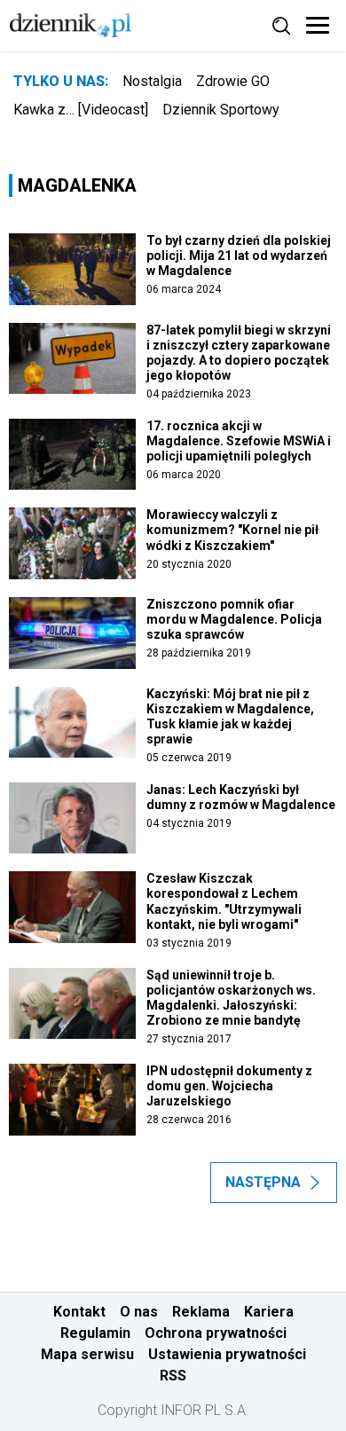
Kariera (269, 1311)
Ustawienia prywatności (227, 1354)
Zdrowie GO (233, 81)
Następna (263, 1182)
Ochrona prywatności (216, 1333)
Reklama (201, 1311)
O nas (139, 1311)
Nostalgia (152, 81)
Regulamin (95, 1333)
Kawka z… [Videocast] (80, 109)
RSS (173, 1375)
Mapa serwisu (87, 1354)
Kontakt (79, 1311)
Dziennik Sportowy (220, 109)
